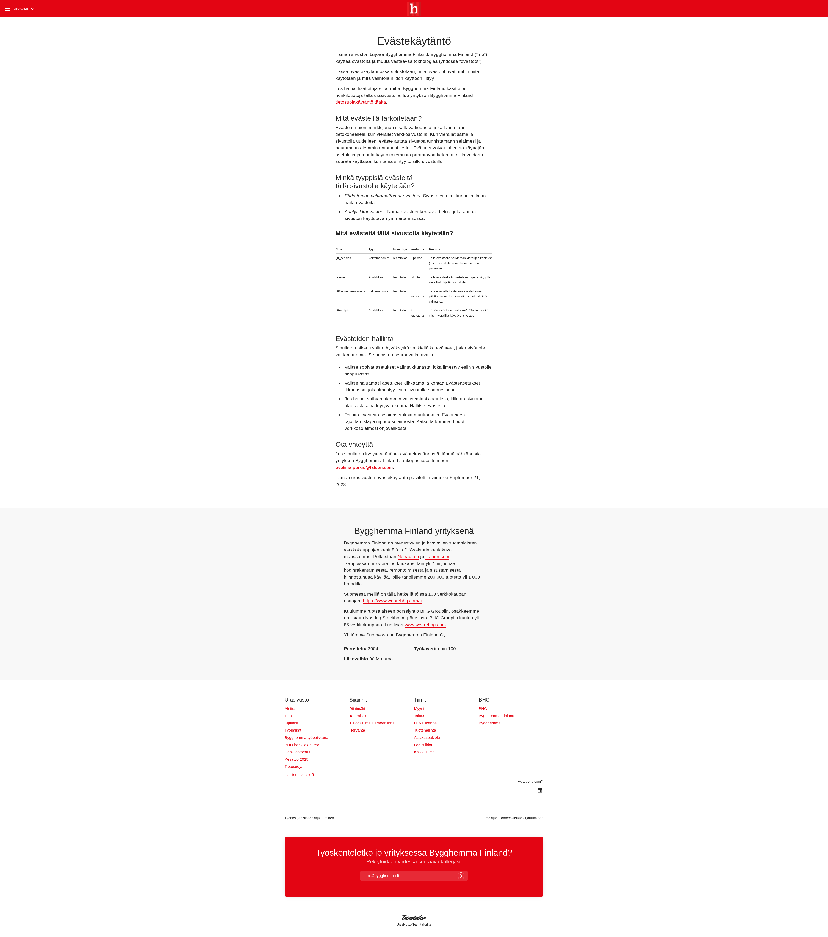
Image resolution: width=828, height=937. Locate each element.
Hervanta (357, 730)
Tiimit (289, 716)
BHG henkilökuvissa (302, 745)
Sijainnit (291, 723)
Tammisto (357, 716)
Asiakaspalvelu (427, 737)
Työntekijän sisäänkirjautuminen (309, 818)
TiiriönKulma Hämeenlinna (372, 723)
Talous (419, 716)
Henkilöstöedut (297, 752)
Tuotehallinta (425, 730)
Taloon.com (437, 556)
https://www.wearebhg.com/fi (392, 600)
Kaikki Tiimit (424, 752)
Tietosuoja (293, 766)
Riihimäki (357, 709)
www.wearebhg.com (425, 624)
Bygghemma (489, 723)
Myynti (419, 709)
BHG (483, 709)
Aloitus (290, 709)
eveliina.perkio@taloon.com (364, 467)
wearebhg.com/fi (530, 781)
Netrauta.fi (408, 556)
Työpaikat (293, 730)
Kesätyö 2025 (296, 759)
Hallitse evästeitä (299, 775)
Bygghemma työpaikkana (306, 737)
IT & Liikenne (425, 723)
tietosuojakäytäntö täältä (361, 101)
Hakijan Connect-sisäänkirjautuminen (514, 818)
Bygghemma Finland (496, 716)
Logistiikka (423, 745)
